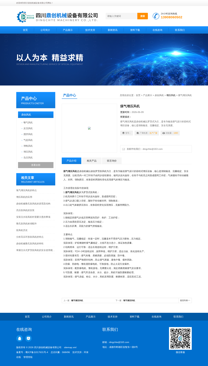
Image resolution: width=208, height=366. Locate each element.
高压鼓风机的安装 (25, 210)
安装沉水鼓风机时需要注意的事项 (33, 217)
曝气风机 (28, 122)
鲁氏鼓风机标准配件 (26, 223)
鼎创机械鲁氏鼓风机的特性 (30, 243)
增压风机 (28, 151)
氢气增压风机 (129, 300)
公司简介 (45, 30)
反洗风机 (28, 128)
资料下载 (135, 30)
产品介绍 (71, 160)
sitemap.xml (70, 347)
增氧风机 (28, 146)
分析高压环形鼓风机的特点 (30, 237)
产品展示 (68, 30)
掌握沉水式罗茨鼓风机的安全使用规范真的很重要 (35, 250)
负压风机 (28, 157)
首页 (25, 30)
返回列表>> (185, 300)
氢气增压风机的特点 (26, 190)
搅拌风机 (28, 134)
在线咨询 (157, 30)
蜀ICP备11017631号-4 (36, 352)
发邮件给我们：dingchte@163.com (144, 149)
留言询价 (112, 160)
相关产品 (92, 160)
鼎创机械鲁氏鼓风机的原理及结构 (33, 203)
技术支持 (90, 30)
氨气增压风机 (77, 300)
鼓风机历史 (22, 230)
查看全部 (35, 165)
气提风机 (28, 140)
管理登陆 (27, 357)
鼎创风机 (26, 114)
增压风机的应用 (24, 197)
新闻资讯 (112, 30)
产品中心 (29, 98)
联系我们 (180, 30)
